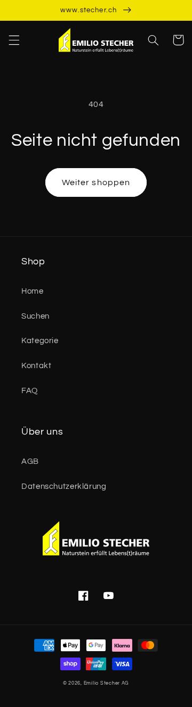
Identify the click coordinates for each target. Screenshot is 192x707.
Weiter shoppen (96, 182)
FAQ (29, 391)
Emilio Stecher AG (107, 683)
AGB (30, 461)
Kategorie (40, 341)
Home (32, 291)
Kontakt (36, 366)
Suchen (35, 316)
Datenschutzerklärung (64, 486)
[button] (14, 40)
